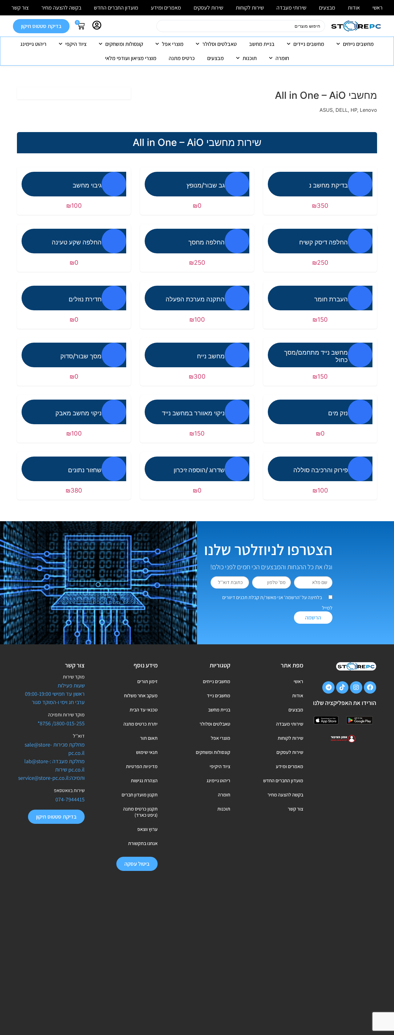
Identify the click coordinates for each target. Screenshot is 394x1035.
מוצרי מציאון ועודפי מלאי (130, 58)
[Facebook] (370, 687)
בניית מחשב (262, 43)
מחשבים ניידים (308, 43)
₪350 (320, 205)
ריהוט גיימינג (33, 43)
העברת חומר (331, 299)
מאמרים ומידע (166, 7)
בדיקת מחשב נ (328, 185)
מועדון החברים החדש (116, 7)
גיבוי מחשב (87, 185)
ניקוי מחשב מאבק (78, 413)
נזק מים (338, 413)
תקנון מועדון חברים (140, 794)
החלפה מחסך (206, 242)
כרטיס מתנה (182, 58)
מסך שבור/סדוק (81, 356)
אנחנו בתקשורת (143, 843)
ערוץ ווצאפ (147, 829)
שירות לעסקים (208, 7)
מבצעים (327, 7)
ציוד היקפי (75, 43)
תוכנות (250, 58)
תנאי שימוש (147, 752)
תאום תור (149, 738)
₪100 (74, 205)
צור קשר (20, 7)
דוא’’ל (79, 736)
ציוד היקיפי (220, 766)
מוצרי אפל (172, 43)
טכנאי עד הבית (144, 710)
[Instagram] (356, 687)
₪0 (197, 205)
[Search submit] (148, 29)
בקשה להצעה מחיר (61, 7)
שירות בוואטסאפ (69, 790)
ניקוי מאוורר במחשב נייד (193, 413)
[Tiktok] (342, 687)
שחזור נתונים (85, 470)
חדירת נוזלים (85, 299)
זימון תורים (147, 681)
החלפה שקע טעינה (77, 242)
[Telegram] (328, 687)
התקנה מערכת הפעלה (195, 299)
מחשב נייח (211, 356)
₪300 (197, 376)
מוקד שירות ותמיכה (66, 714)
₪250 (320, 262)
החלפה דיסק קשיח (323, 242)
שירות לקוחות (250, 7)
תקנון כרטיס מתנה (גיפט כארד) (140, 812)
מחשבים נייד (218, 695)
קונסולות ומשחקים (124, 43)
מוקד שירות (74, 677)
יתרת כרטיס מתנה (140, 724)
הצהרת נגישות (144, 780)
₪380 (74, 490)
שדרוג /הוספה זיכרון (199, 470)
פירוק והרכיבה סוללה (320, 470)
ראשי (377, 7)
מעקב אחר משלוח (141, 695)
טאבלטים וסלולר (219, 43)
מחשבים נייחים (358, 43)
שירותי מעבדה (291, 7)
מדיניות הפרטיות (142, 766)
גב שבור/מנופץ (206, 185)
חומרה (282, 58)
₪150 (320, 319)
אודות (354, 7)
